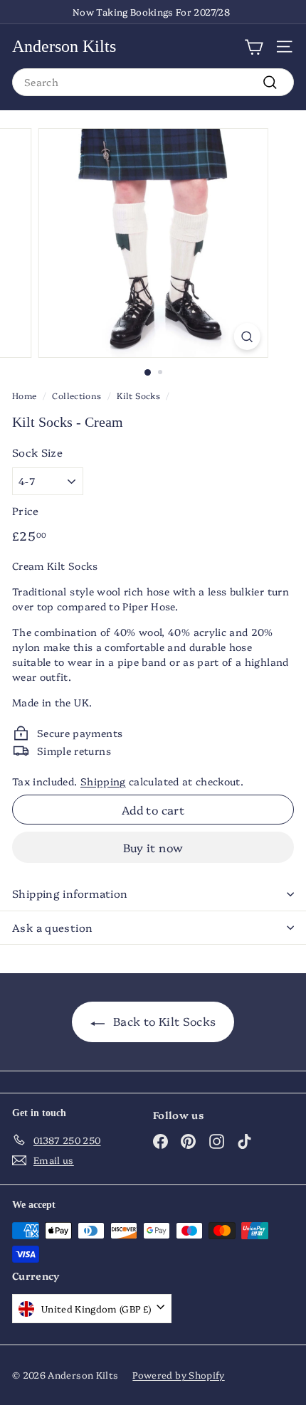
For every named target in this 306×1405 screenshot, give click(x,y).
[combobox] (153, 82)
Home (24, 395)
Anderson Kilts (64, 46)
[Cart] (253, 46)
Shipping (103, 781)
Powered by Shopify (178, 1374)
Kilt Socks (138, 395)
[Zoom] (246, 336)
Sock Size (37, 452)
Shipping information (70, 893)
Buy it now (153, 847)
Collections (76, 395)
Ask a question (52, 927)
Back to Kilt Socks (163, 1021)
